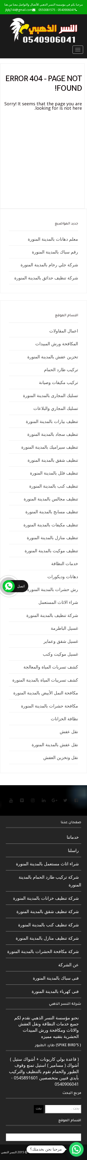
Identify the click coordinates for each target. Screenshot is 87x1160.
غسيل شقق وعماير (61, 641)
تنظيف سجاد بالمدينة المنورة (52, 434)
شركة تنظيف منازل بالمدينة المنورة (47, 938)
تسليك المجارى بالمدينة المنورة (50, 395)
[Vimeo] (22, 800)
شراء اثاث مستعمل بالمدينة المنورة (47, 864)
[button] (76, 1149)
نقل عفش (69, 731)
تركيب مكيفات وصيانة (58, 382)
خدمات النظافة (64, 563)
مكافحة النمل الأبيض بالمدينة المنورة (45, 693)
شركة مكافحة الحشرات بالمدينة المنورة (43, 951)
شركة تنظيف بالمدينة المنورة (52, 615)
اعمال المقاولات (63, 331)
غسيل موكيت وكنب (60, 654)
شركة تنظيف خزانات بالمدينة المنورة (46, 898)
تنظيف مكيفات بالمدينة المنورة (50, 525)
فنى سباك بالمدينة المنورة (56, 978)
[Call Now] (9, 586)
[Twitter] (65, 800)
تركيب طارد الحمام (61, 369)
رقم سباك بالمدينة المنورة (55, 252)
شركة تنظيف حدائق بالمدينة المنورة (46, 278)
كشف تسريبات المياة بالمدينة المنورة (45, 680)
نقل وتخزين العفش (60, 757)
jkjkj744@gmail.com (18, 10)
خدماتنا (73, 837)
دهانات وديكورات (62, 576)
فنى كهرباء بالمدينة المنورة (55, 991)
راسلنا (73, 850)
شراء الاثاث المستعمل (58, 602)
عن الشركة (68, 965)
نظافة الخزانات (64, 719)
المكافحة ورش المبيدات (56, 343)
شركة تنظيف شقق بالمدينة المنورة (47, 911)
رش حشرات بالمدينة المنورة (52, 589)
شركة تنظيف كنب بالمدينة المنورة (48, 925)
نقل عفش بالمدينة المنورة (55, 744)
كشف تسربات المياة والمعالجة (50, 667)
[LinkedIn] (43, 800)
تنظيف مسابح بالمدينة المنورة (51, 512)
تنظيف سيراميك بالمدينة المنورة (49, 447)
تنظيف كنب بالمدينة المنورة (53, 486)
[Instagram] (32, 800)
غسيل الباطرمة (64, 628)
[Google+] (54, 800)
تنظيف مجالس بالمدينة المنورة (51, 499)
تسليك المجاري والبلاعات (55, 408)
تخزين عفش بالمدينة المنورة (52, 357)
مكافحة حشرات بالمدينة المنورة (49, 706)
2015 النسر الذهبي (13, 1152)
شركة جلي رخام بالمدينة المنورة (49, 265)
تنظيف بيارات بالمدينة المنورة (52, 421)
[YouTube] (11, 800)
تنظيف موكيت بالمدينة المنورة (51, 550)
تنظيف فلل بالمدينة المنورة (54, 473)
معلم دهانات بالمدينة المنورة (53, 239)
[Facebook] (76, 800)
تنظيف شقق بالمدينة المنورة (53, 460)
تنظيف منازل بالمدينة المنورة (52, 537)
